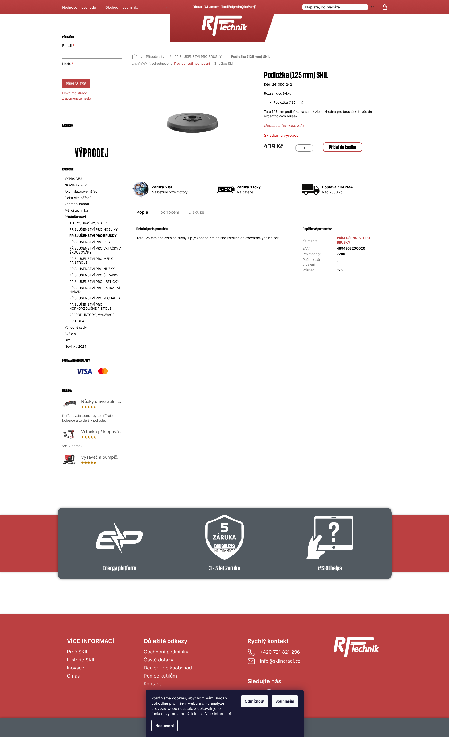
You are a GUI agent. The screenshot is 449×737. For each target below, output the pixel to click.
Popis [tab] (142, 212)
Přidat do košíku (342, 147)
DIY (67, 340)
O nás (73, 676)
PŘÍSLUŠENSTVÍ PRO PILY (90, 242)
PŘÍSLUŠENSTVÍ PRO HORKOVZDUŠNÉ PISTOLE (90, 306)
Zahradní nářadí (77, 204)
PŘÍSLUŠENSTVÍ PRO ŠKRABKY (93, 275)
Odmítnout (254, 701)
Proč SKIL (77, 652)
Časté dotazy (158, 660)
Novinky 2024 (75, 346)
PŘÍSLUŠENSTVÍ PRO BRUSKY (93, 235)
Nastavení (164, 725)
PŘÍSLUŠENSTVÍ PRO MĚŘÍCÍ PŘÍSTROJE (92, 261)
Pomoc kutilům (160, 676)
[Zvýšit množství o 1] (311, 148)
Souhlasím (284, 701)
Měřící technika (76, 210)
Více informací (218, 713)
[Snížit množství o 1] (297, 148)
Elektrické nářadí (77, 198)
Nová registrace (74, 93)
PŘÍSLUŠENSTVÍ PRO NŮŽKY (92, 269)
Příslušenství (75, 217)
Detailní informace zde (284, 125)
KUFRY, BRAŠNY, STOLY (88, 223)
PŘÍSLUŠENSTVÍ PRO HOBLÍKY (93, 229)
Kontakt (152, 683)
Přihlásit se (76, 83)
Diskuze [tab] (196, 212)
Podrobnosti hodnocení (192, 63)
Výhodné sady (76, 327)
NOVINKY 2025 (77, 185)
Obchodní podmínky (122, 7)
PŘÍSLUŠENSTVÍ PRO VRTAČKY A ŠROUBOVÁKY (95, 250)
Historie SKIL (81, 660)
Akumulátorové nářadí (81, 191)
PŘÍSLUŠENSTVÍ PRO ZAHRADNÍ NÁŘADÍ (94, 290)
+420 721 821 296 (280, 652)
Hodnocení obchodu (79, 7)
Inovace (75, 668)
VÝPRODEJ (73, 179)
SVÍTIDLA (76, 321)
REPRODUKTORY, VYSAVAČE (91, 315)
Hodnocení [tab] (168, 212)
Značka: (223, 63)
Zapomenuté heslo (76, 98)
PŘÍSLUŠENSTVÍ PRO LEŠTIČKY (94, 282)
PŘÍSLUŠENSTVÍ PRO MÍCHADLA (95, 298)
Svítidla (70, 334)
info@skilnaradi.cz (280, 661)
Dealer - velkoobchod (168, 668)
